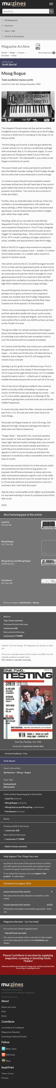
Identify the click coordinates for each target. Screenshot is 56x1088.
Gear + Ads (9, 31)
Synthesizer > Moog (29, 602)
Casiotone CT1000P (13, 636)
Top (5, 620)
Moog (20, 772)
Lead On (5, 522)
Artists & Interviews (14, 36)
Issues (21, 52)
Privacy (4, 1078)
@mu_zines (11, 1048)
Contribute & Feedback (12, 1027)
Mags (12, 52)
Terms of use (7, 1073)
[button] (37, 46)
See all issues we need (15, 933)
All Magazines (11, 20)
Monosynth (9, 787)
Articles (5, 55)
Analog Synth (10, 784)
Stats (4, 1016)
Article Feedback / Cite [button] (16, 753)
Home (4, 52)
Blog (8, 1060)
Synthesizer (9, 772)
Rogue (28, 772)
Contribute (39, 940)
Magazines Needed (10, 1032)
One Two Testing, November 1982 (25, 84)
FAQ (3, 1011)
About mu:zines (8, 1007)
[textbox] (15, 11)
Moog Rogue (7, 541)
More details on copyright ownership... (16, 660)
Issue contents (16, 620)
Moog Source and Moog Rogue (16, 561)
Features (8, 25)
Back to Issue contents (16, 846)
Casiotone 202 (11, 628)
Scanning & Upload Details (14, 1036)
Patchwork (6, 580)
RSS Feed (10, 1054)
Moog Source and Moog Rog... (19, 807)
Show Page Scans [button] (46, 53)
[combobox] (28, 11)
